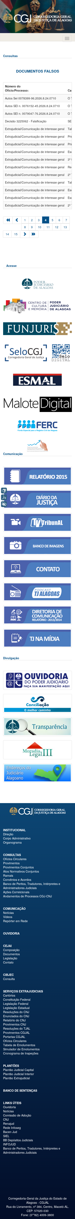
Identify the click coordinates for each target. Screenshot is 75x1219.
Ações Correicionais (16, 892)
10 (39, 227)
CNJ (6, 1119)
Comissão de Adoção (17, 1115)
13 (65, 227)
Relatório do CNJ (14, 1020)
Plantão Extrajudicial (16, 1078)
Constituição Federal (16, 999)
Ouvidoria (11, 933)
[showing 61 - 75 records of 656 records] (24, 234)
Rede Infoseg (12, 1128)
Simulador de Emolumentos (21, 1049)
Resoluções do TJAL (16, 1028)
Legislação (10, 958)
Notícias (8, 913)
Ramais (8, 875)
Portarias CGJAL (14, 1037)
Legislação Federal (15, 1004)
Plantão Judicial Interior (18, 1074)
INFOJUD (9, 1144)
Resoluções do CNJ (16, 1012)
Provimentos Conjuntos (18, 867)
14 (7, 234)
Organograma (12, 842)
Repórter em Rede (15, 921)
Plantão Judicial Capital (18, 1070)
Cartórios (9, 995)
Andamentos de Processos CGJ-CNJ (27, 896)
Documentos (11, 954)
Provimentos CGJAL (16, 1032)
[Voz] (4, 497)
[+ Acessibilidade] (4, 504)
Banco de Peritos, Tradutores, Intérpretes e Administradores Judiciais (31, 886)
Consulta (9, 979)
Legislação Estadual (16, 1008)
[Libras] (4, 490)
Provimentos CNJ (14, 1024)
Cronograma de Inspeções (20, 1053)
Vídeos (7, 917)
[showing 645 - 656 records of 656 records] (17, 220)
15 (16, 234)
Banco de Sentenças (20, 1090)
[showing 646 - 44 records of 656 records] (34, 234)
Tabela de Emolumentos (19, 1045)
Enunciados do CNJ (16, 1016)
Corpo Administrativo (17, 838)
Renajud (8, 1123)
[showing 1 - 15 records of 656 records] (7, 220)
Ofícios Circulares (14, 859)
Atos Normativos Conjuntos (21, 871)
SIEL (6, 1136)
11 (48, 227)
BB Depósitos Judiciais (18, 1140)
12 (56, 227)
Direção (8, 834)
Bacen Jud (10, 1132)
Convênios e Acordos (17, 880)
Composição (11, 950)
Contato (8, 962)
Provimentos (11, 863)
